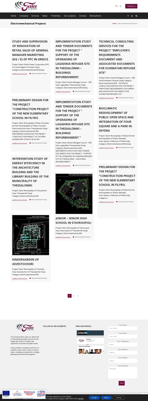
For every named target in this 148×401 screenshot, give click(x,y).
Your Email (123, 333)
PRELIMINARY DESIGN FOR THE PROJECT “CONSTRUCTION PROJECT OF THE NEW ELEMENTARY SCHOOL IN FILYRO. (117, 176)
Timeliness (56, 15)
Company (23, 15)
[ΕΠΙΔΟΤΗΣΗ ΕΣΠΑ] (24, 394)
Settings (119, 398)
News (44, 15)
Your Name (123, 325)
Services (35, 15)
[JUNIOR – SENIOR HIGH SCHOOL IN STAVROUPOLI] (74, 194)
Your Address (123, 349)
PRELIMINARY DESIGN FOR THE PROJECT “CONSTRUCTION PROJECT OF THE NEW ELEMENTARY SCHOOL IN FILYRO (30, 109)
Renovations (95, 15)
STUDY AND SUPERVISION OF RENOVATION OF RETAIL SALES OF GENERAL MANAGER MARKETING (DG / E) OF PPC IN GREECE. (30, 50)
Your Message (123, 366)
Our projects (70, 15)
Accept (94, 398)
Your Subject (123, 358)
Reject (106, 398)
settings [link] (81, 399)
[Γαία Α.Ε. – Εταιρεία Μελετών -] (26, 6)
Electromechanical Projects (39, 73)
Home (13, 15)
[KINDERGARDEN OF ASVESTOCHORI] (30, 235)
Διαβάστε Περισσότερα (19, 74)
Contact (82, 15)
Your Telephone (123, 341)
